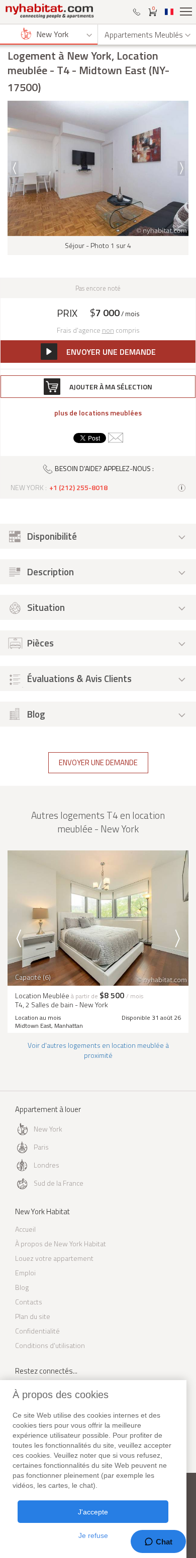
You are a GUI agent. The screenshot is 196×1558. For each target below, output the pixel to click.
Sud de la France (58, 1183)
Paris (41, 1147)
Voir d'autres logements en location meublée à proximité (98, 1050)
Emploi (25, 1272)
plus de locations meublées (98, 413)
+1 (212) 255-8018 (78, 488)
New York (48, 1129)
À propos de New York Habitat (60, 1243)
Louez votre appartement (54, 1258)
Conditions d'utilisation (50, 1345)
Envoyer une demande (98, 762)
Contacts (28, 1301)
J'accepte (93, 1512)
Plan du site (32, 1316)
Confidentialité (37, 1330)
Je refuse (93, 1535)
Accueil (25, 1229)
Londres (46, 1165)
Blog (22, 1287)
